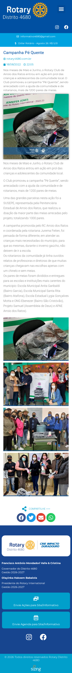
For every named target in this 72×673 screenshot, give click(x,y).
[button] (61, 9)
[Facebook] (66, 27)
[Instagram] (57, 27)
